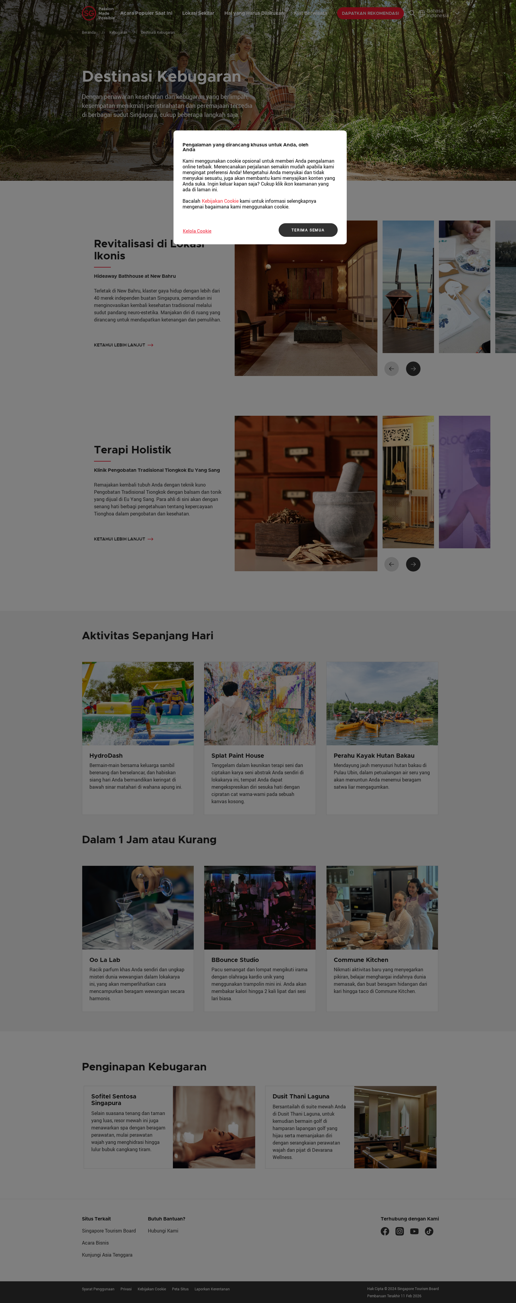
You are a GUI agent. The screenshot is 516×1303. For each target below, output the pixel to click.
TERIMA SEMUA (308, 229)
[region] (260, 187)
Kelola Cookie (197, 231)
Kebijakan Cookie (220, 201)
